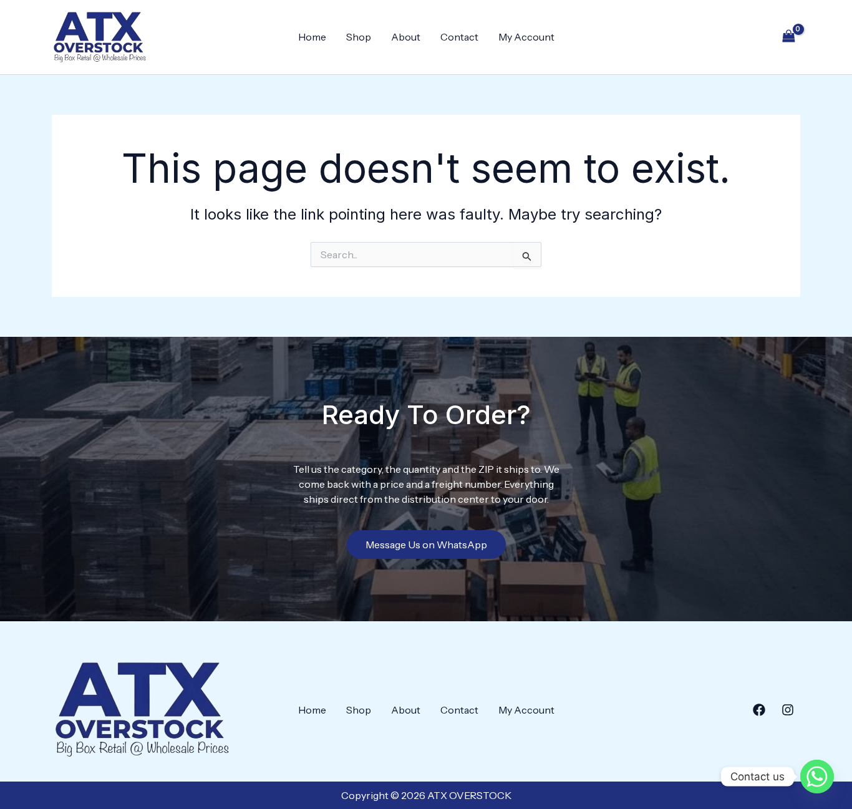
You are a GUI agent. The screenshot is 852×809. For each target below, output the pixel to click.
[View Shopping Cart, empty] (788, 37)
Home (312, 37)
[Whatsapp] (817, 776)
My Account (526, 37)
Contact (459, 37)
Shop (358, 37)
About (405, 37)
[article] (426, 484)
